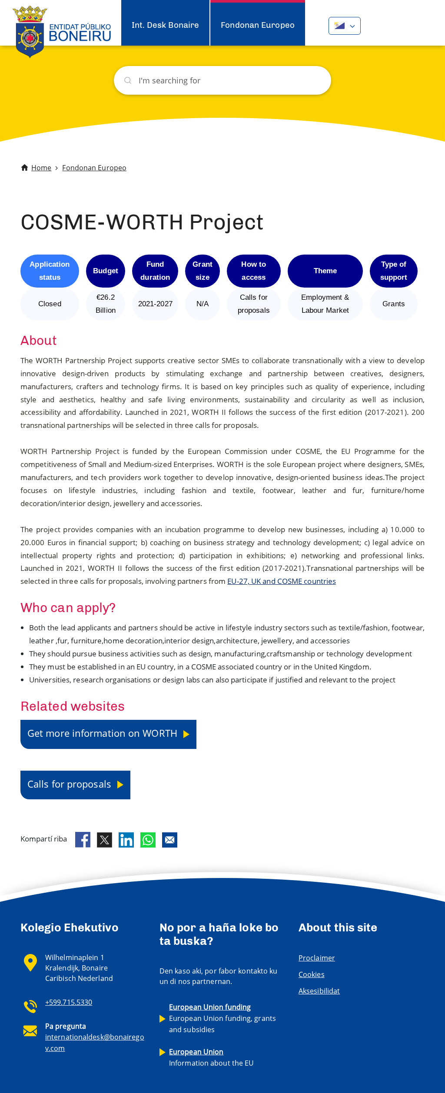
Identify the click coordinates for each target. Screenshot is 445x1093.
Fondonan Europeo (258, 25)
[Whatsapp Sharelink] (148, 840)
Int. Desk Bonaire (165, 25)
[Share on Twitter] (104, 840)
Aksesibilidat (319, 991)
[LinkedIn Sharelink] (126, 840)
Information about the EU (211, 1057)
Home (41, 167)
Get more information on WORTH (103, 732)
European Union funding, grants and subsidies (222, 1018)
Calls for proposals (70, 783)
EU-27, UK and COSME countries (281, 581)
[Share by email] (169, 840)
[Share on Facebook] (82, 840)
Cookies (312, 974)
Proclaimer (317, 958)
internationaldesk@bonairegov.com (94, 1042)
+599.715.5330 (68, 1002)
